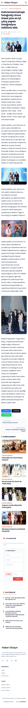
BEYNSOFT (23, 701)
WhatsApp (7, 414)
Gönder (17, 579)
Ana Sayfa (4, 8)
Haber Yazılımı (8, 701)
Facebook (6, 410)
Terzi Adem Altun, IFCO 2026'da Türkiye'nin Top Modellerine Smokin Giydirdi (15, 605)
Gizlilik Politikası (5, 685)
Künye (3, 670)
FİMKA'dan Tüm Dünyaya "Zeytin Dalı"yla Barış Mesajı (14, 627)
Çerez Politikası (5, 690)
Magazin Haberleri (15, 8)
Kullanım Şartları (6, 687)
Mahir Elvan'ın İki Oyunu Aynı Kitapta (14, 621)
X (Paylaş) (16, 410)
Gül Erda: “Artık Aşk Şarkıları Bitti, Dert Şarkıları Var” (15, 598)
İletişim (3, 673)
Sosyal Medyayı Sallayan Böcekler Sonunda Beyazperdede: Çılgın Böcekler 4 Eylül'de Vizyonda (14, 613)
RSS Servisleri (4, 676)
